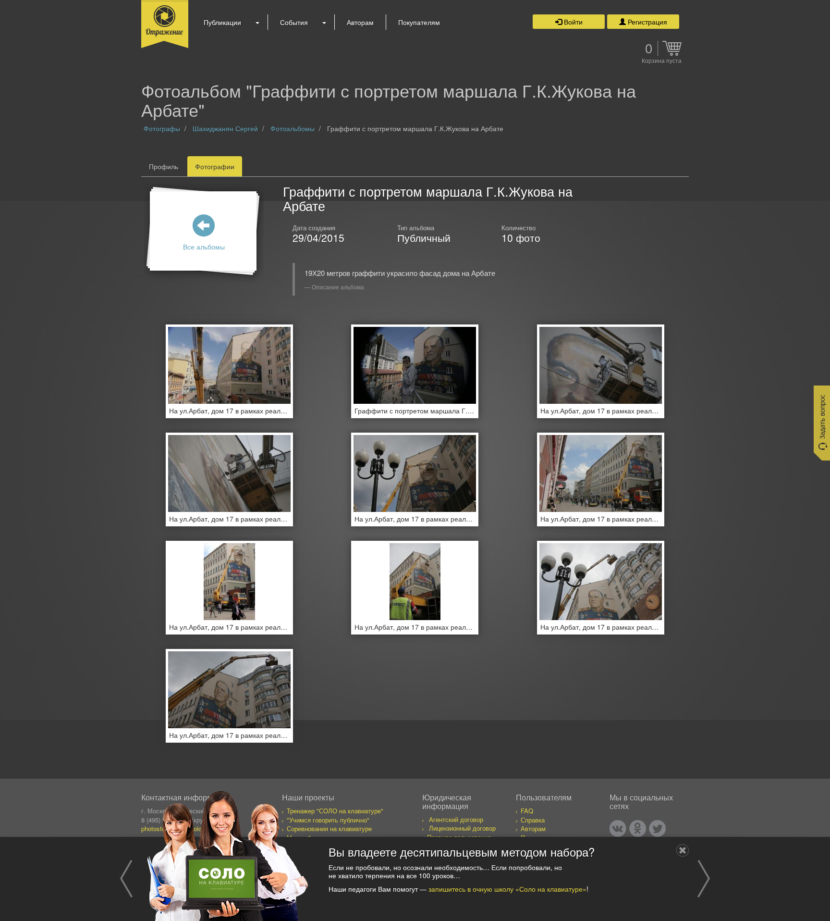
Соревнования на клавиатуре (329, 828)
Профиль (163, 166)
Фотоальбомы (292, 128)
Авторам (360, 22)
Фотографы (162, 128)
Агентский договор (456, 819)
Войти (572, 21)
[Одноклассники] (637, 828)
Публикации (222, 22)
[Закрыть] (682, 850)
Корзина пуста (662, 61)
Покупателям (419, 22)
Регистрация (646, 21)
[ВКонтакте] (618, 828)
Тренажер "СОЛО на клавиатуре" (335, 810)
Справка (533, 819)
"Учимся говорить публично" (328, 819)
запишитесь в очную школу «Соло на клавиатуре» (507, 888)
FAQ (527, 810)
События (294, 22)
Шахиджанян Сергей (225, 128)
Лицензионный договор (462, 828)
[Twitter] (657, 828)
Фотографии (214, 166)
